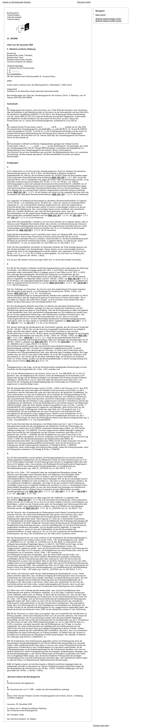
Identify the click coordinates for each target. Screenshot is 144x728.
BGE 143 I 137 (73, 321)
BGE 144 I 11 (32, 361)
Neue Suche (100, 15)
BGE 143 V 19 (20, 293)
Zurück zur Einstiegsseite (13, 2)
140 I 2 (14, 323)
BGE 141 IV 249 (56, 283)
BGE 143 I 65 (24, 500)
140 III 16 (28, 338)
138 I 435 (76, 215)
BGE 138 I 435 (58, 178)
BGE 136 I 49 (73, 279)
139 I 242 (20, 493)
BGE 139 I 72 (40, 342)
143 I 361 (59, 491)
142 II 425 (81, 491)
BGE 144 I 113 (35, 491)
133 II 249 (65, 342)
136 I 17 (14, 218)
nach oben (105, 725)
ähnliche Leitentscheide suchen (108, 19)
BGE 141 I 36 (19, 192)
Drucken (27, 2)
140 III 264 (81, 283)
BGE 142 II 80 (25, 230)
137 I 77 (30, 323)
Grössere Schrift (83, 2)
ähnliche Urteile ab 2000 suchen (108, 21)
